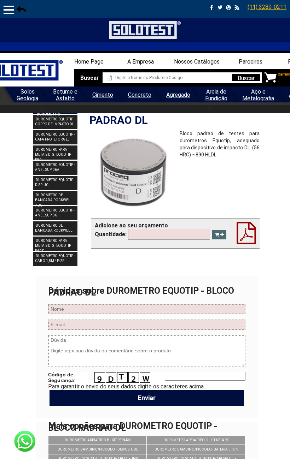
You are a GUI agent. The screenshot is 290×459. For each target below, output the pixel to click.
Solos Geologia (27, 95)
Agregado (178, 94)
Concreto (139, 94)
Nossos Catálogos (197, 61)
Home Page (89, 61)
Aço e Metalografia (258, 95)
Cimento (102, 94)
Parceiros (250, 61)
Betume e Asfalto (65, 95)
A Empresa (140, 61)
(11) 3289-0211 (267, 7)
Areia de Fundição (216, 95)
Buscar (246, 78)
